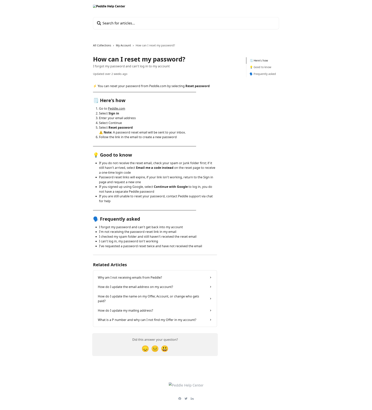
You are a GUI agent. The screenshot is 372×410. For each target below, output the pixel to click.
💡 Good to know (260, 67)
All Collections (102, 45)
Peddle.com (116, 108)
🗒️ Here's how (259, 60)
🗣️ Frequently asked (263, 74)
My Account (123, 45)
